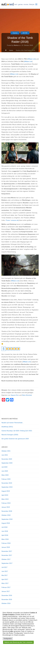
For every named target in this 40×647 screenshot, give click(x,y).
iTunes (8, 220)
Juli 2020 (4, 467)
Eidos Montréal (27, 395)
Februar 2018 (6, 543)
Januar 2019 (6, 507)
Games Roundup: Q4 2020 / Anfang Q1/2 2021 (17, 431)
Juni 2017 (5, 571)
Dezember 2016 (7, 595)
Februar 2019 (6, 503)
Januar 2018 (6, 547)
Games (15, 33)
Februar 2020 (6, 479)
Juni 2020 (5, 471)
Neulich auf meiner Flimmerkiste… (13, 422)
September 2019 (7, 487)
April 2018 (5, 535)
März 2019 (5, 499)
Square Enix (15, 395)
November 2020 (7, 459)
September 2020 (7, 463)
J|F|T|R (24, 33)
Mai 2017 (5, 575)
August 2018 (6, 523)
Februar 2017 (6, 587)
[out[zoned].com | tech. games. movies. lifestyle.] (17, 4)
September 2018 (7, 519)
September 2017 (7, 563)
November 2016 (7, 599)
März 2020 (5, 475)
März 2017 (5, 583)
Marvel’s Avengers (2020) (10, 434)
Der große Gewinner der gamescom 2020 (15, 438)
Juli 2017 (4, 567)
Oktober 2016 (6, 603)
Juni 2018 (5, 531)
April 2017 (5, 579)
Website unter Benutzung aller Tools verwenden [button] (18, 642)
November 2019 (7, 483)
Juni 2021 (5, 455)
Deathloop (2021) (7, 426)
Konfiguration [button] (8, 638)
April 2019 (5, 495)
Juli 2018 (4, 527)
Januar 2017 (6, 591)
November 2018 (7, 511)
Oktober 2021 (6, 451)
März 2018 (5, 539)
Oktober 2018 (6, 515)
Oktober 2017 (6, 559)
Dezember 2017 (7, 551)
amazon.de (14, 220)
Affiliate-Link (31, 59)
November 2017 (7, 555)
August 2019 (6, 491)
